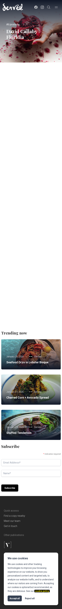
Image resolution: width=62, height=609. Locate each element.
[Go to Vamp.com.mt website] (31, 545)
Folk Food (14, 110)
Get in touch (10, 526)
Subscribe (9, 488)
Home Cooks (29, 110)
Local (12, 116)
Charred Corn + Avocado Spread (27, 397)
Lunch (12, 201)
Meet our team (12, 520)
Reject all (30, 598)
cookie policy (42, 591)
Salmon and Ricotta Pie (23, 122)
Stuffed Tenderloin (18, 432)
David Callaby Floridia (28, 142)
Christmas (14, 195)
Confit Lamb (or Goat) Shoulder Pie (31, 207)
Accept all (15, 598)
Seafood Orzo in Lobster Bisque (27, 362)
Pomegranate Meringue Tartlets (30, 292)
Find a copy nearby (14, 515)
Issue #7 (45, 110)
